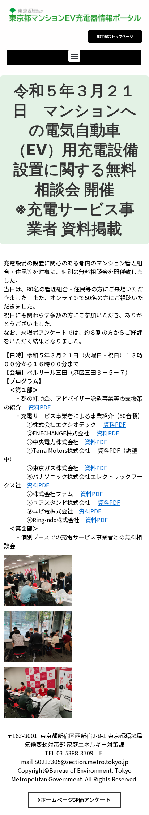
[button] (74, 56)
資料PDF (39, 407)
